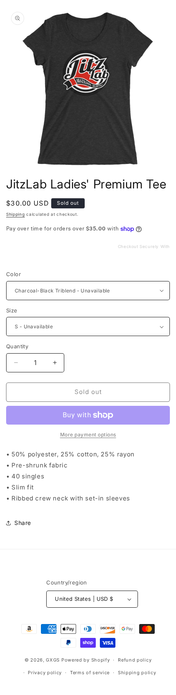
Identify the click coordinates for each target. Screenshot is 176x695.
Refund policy (134, 660)
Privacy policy (45, 672)
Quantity (17, 346)
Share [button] (22, 522)
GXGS (53, 660)
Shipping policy (137, 672)
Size (12, 310)
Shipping (15, 214)
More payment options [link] (88, 435)
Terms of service (90, 672)
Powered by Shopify (85, 660)
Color (13, 274)
